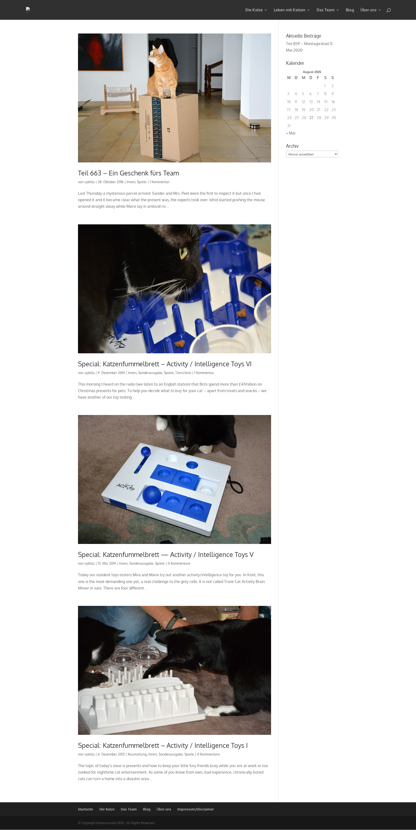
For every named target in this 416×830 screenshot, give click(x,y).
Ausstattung (137, 754)
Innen (131, 182)
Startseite (85, 809)
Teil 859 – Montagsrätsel (307, 43)
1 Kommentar (159, 182)
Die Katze (254, 10)
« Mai (290, 133)
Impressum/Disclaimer (195, 809)
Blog (350, 10)
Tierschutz (183, 373)
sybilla (89, 182)
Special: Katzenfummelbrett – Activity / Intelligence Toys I (163, 745)
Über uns (368, 10)
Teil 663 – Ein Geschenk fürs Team (128, 173)
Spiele (142, 182)
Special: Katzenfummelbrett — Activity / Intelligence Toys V (166, 554)
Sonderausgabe (150, 373)
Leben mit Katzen (290, 10)
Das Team (326, 10)
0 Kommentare (179, 563)
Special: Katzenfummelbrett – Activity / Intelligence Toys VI (165, 364)
